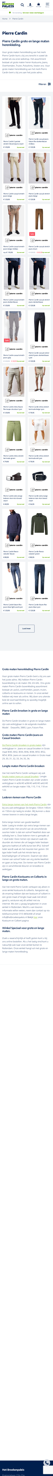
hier (35, 917)
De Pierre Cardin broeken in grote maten (22, 745)
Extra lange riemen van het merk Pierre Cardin (24, 804)
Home (4, 18)
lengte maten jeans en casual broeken (20, 776)
